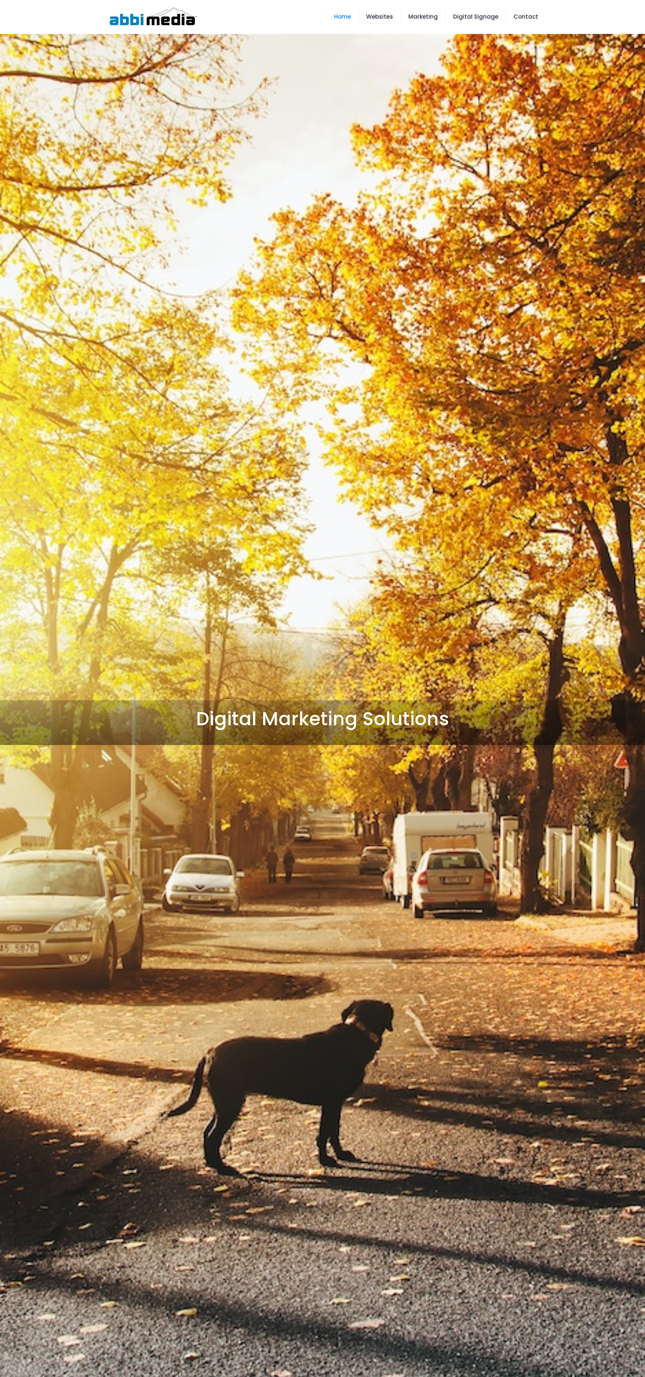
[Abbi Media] (152, 17)
